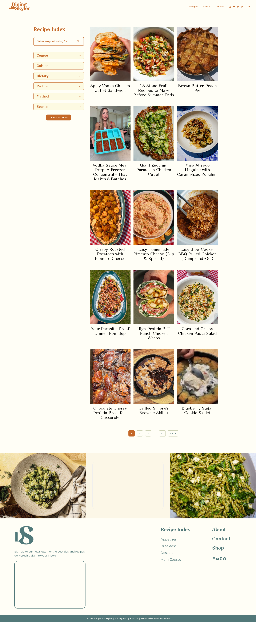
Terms (135, 618)
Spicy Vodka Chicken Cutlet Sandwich (110, 88)
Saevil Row (159, 618)
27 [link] (162, 433)
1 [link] (131, 433)
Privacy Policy (122, 618)
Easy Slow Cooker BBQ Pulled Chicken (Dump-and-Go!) (197, 254)
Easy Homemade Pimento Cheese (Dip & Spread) (153, 254)
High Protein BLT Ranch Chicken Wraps (154, 333)
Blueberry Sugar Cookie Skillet (197, 410)
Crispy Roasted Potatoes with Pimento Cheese (110, 254)
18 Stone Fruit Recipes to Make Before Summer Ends (153, 90)
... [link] (155, 433)
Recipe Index (175, 529)
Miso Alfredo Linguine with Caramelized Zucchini (197, 170)
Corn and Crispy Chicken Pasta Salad (197, 331)
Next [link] (173, 433)
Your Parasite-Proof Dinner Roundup (110, 331)
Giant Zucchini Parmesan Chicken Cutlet (153, 170)
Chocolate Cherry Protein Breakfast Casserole (110, 413)
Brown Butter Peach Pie (197, 88)
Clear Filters (59, 117)
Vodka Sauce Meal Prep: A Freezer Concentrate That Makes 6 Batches (110, 172)
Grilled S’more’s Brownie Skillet (154, 410)
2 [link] (139, 433)
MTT (169, 618)
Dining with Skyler (102, 618)
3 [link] (148, 433)
